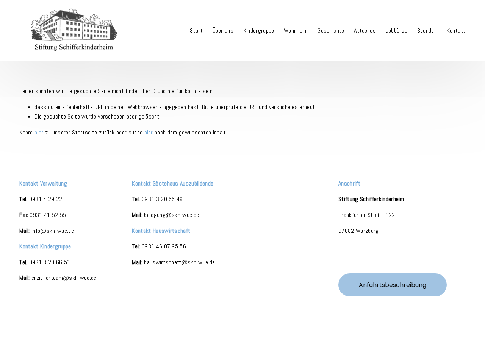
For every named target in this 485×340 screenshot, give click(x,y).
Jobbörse (397, 30)
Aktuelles (365, 30)
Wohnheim (296, 30)
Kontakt (456, 30)
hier (38, 132)
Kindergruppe (258, 30)
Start (196, 30)
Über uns (223, 30)
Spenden (427, 30)
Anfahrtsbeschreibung (392, 285)
